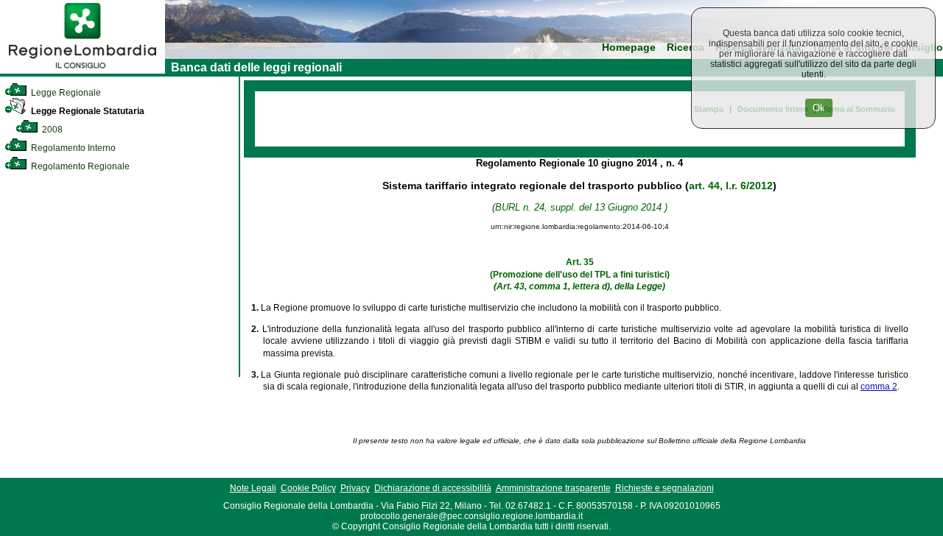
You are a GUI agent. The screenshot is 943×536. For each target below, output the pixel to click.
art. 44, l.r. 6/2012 (731, 185)
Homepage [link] (629, 47)
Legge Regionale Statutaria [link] (86, 111)
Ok (819, 107)
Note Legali (253, 488)
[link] (82, 71)
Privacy (355, 488)
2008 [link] (51, 129)
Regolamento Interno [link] (72, 148)
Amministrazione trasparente (553, 488)
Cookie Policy (308, 488)
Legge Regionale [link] (65, 93)
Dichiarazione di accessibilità (432, 488)
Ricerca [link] (685, 47)
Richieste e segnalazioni (664, 488)
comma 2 (878, 386)
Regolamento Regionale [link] (79, 166)
